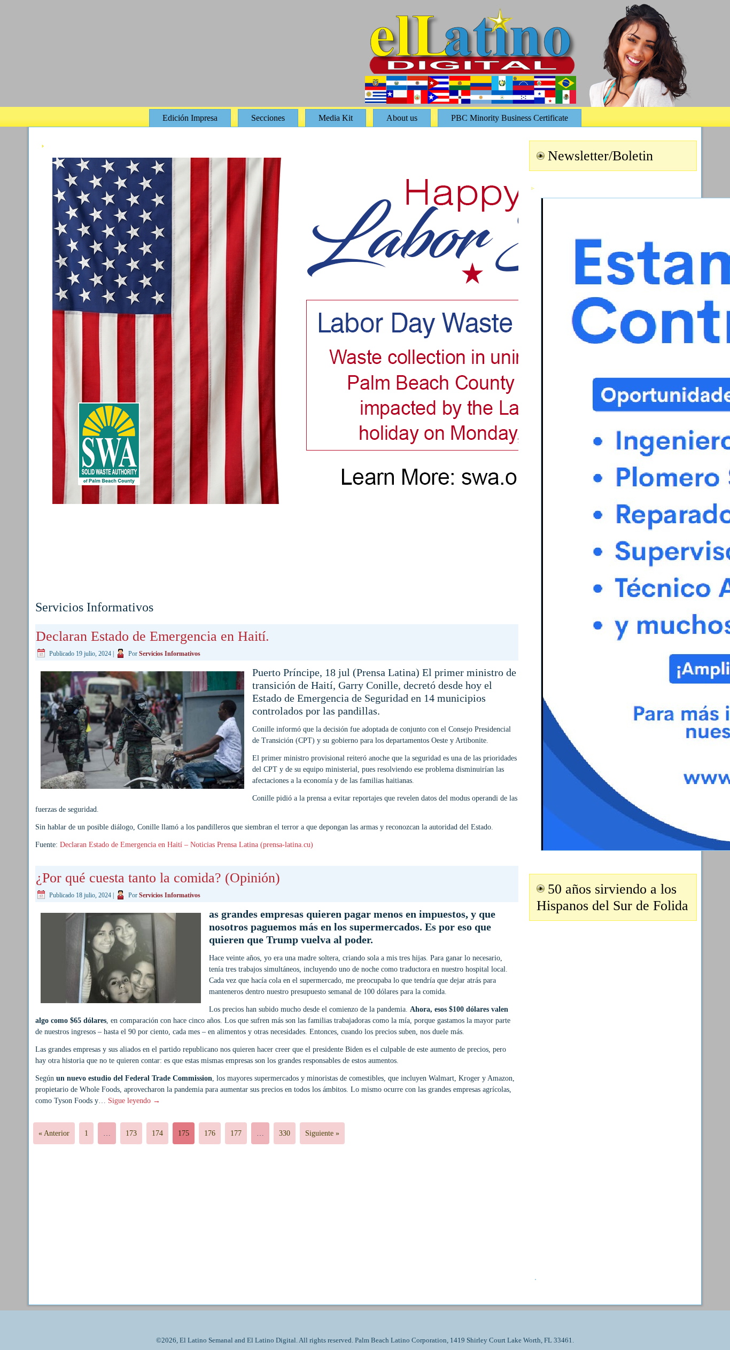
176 (209, 1133)
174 (157, 1133)
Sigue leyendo (134, 1101)
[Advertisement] (611, 1093)
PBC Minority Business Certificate (509, 117)
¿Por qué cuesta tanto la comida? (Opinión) (158, 878)
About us (401, 117)
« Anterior (53, 1133)
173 (131, 1133)
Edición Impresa (190, 117)
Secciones (268, 117)
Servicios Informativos (169, 653)
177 (236, 1133)
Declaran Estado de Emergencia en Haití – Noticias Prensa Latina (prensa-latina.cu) (186, 845)
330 (284, 1133)
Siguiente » (322, 1133)
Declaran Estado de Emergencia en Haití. (152, 636)
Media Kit (336, 117)
